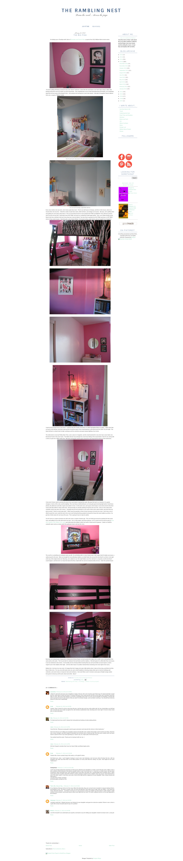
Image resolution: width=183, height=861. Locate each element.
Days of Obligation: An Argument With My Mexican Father (132, 208)
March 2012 (123, 84)
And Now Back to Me (125, 109)
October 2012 (123, 68)
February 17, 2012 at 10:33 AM (64, 753)
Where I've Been (124, 123)
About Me (85, 26)
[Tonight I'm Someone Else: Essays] (123, 201)
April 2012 (122, 82)
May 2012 (122, 79)
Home (80, 845)
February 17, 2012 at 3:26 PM (62, 810)
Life (121, 121)
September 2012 (124, 70)
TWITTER (83, 678)
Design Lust (123, 127)
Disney (121, 131)
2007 (121, 101)
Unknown (52, 800)
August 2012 (123, 72)
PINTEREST (89, 678)
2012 (121, 61)
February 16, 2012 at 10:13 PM (62, 727)
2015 (121, 54)
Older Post (111, 845)
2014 (121, 57)
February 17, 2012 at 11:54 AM (72, 786)
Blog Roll (96, 26)
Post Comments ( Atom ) (59, 849)
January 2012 (123, 89)
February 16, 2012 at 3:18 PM (64, 691)
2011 (121, 91)
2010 (121, 94)
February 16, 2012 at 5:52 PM (60, 718)
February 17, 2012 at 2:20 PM (63, 800)
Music (121, 125)
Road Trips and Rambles (126, 115)
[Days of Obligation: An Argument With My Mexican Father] (123, 218)
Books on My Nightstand (128, 184)
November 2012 (124, 66)
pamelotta (53, 691)
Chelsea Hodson (133, 193)
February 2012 (123, 86)
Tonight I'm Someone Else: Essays (132, 189)
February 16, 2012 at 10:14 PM (62, 744)
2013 (121, 59)
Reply (51, 701)
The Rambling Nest (91, 10)
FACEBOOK (77, 678)
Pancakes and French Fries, (78, 39)
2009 (121, 96)
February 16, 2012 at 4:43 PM (63, 706)
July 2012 (122, 75)
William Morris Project (92, 681)
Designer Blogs (97, 858)
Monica (52, 810)
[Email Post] (85, 679)
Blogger (133, 237)
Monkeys (82, 681)
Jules (51, 727)
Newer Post (49, 845)
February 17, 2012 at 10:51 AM (65, 767)
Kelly (51, 706)
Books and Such (124, 119)
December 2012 (124, 63)
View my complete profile (127, 38)
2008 (121, 98)
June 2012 (122, 77)
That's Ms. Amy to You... (56, 786)
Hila (51, 718)
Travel (121, 111)
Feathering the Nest (72, 681)
